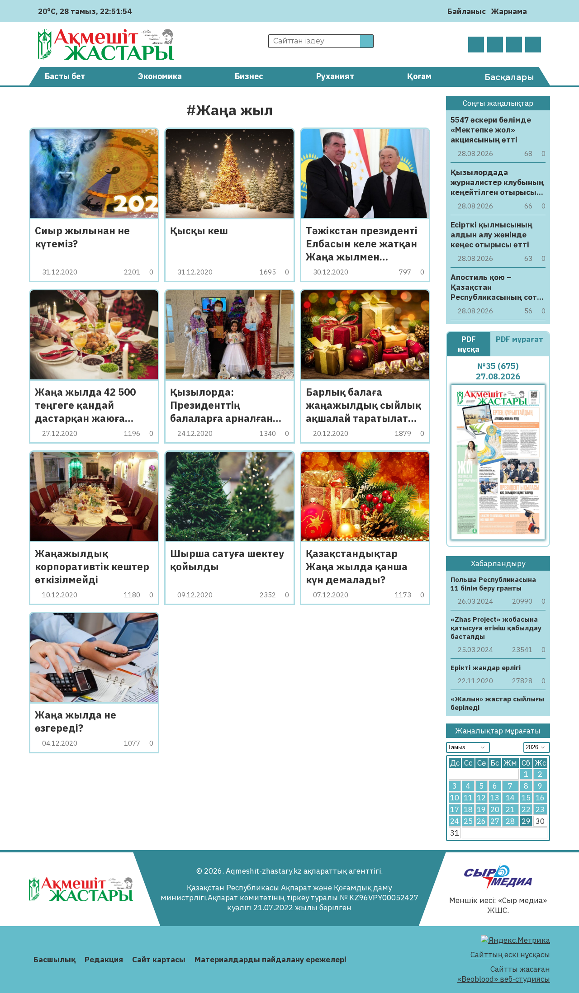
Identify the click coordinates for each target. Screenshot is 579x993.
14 (510, 798)
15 (526, 798)
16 (540, 798)
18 (468, 809)
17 (454, 809)
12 (481, 798)
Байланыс (466, 11)
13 (494, 798)
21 (510, 809)
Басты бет (65, 76)
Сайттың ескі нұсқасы (510, 955)
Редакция (104, 960)
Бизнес (249, 76)
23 (540, 809)
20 (494, 809)
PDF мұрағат (519, 339)
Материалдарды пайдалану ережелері (270, 960)
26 (481, 821)
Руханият (335, 76)
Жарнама (509, 11)
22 (526, 809)
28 (510, 821)
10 (454, 798)
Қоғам (419, 76)
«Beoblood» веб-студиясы (503, 979)
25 (468, 821)
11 (468, 798)
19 (481, 809)
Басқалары (509, 77)
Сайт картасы (158, 960)
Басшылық (54, 960)
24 (454, 821)
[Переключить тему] (536, 11)
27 (494, 821)
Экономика (160, 76)
